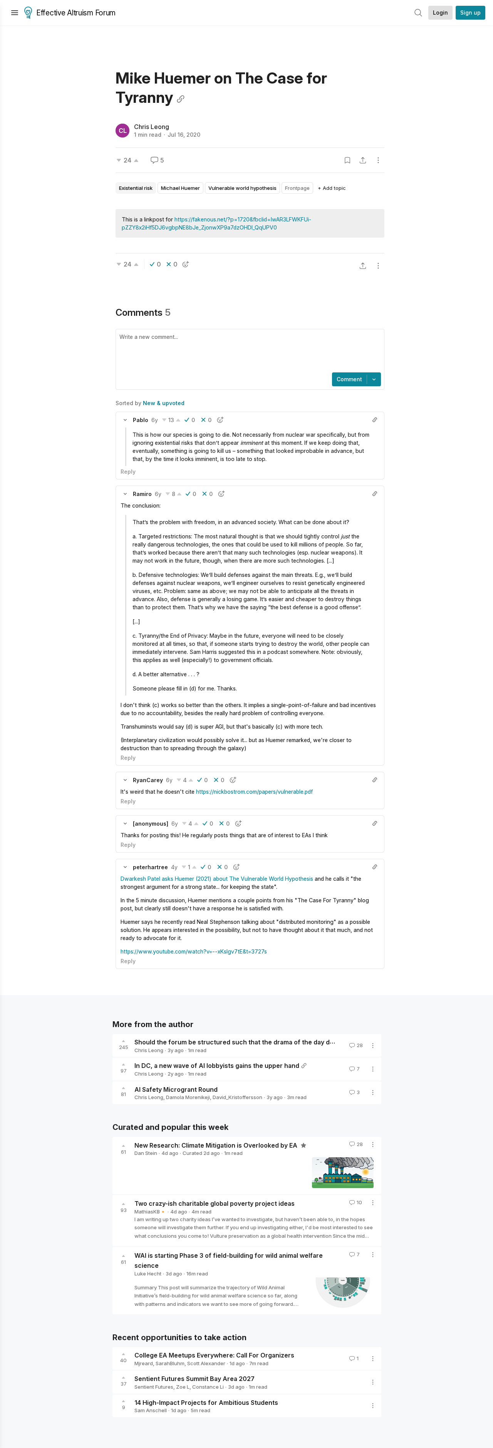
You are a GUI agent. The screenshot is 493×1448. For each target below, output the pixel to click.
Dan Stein (145, 1153)
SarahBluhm (170, 1363)
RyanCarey (148, 780)
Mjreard (143, 1363)
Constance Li (208, 1387)
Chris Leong (151, 127)
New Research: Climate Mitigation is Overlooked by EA (216, 1145)
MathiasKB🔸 (150, 1211)
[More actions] (378, 160)
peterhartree (150, 867)
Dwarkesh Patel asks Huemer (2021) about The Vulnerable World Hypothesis (217, 878)
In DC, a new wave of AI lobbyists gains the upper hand (216, 1065)
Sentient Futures (153, 1387)
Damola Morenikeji (188, 1097)
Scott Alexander (206, 1363)
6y (154, 420)
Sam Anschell (150, 1410)
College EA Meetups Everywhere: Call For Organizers (214, 1355)
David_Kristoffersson (237, 1097)
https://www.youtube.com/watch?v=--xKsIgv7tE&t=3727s (194, 951)
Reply (128, 471)
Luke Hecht (147, 1273)
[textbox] (248, 351)
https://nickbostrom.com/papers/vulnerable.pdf (254, 791)
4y (174, 867)
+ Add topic (332, 188)
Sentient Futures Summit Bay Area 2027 (194, 1379)
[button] (125, 419)
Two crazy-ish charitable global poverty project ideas (214, 1203)
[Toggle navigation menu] (15, 13)
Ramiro (142, 494)
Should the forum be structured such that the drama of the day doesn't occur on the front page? (280, 1042)
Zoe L (182, 1387)
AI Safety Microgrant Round (176, 1089)
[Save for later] (347, 160)
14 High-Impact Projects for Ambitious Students (206, 1402)
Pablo (140, 420)
